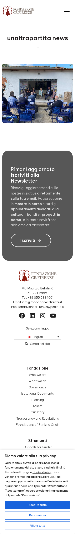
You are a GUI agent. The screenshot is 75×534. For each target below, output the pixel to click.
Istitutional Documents (37, 393)
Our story (37, 412)
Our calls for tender (37, 447)
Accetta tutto (37, 505)
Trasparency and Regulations (37, 418)
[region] (37, 492)
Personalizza (37, 515)
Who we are (37, 375)
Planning (37, 400)
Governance (38, 387)
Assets (37, 406)
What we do (37, 381)
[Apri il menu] (67, 11)
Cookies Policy (41, 472)
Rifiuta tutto (37, 525)
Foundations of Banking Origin (37, 425)
